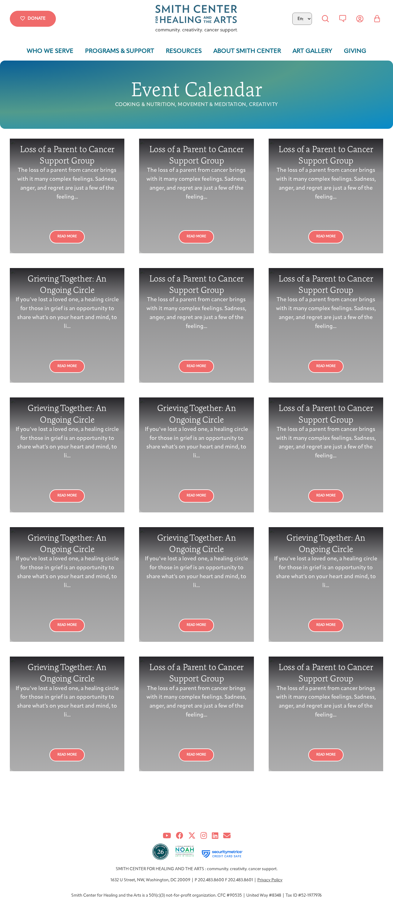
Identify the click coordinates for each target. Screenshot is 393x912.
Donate (36, 18)
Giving (355, 51)
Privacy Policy (269, 880)
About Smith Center (247, 51)
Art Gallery (312, 51)
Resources (184, 51)
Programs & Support (119, 51)
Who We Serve (50, 51)
